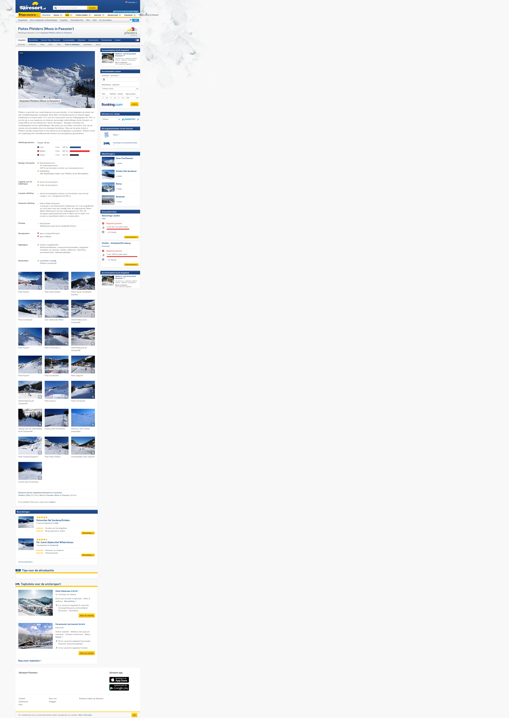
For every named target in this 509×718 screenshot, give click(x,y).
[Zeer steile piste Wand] (56, 309)
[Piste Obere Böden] (56, 281)
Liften (95, 20)
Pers (21, 705)
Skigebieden (23, 20)
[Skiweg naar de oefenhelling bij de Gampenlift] (30, 418)
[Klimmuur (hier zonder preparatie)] (83, 418)
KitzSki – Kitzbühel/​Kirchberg (116, 243)
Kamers (120, 94)
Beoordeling (33, 40)
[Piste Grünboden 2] (56, 337)
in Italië (55, 523)
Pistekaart (32, 44)
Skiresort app (116, 673)
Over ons (53, 698)
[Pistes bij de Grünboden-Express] (83, 281)
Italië (104, 219)
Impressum (23, 701)
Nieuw (98, 44)
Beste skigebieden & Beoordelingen (43, 20)
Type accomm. (131, 94)
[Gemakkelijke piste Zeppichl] (83, 446)
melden (52, 502)
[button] (112, 104)
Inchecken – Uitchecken (110, 75)
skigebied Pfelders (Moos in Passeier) (56, 33)
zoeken (134, 104)
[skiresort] (33, 6)
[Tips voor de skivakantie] (134, 20)
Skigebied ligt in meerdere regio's (124, 12)
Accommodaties (105, 20)
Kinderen (113, 94)
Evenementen (93, 40)
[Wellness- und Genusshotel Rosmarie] (108, 58)
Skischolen (81, 40)
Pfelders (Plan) (24, 495)
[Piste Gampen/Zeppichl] (30, 446)
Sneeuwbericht (130, 237)
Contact (117, 40)
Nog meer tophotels (29, 661)
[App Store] (119, 683)
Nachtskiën (88, 44)
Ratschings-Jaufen (111, 216)
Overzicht (21, 44)
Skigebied (21, 40)
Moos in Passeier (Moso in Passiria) (54, 495)
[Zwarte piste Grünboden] (56, 418)
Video (42, 44)
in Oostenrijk (53, 545)
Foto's (51, 44)
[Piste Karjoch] (30, 281)
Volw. (104, 94)
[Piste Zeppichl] (83, 365)
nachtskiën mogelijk (48, 261)
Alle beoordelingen (25, 562)
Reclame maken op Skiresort (91, 698)
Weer (88, 20)
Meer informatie (85, 715)
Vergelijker (64, 20)
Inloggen (52, 701)
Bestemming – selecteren (110, 85)
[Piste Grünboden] (30, 309)
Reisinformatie (106, 40)
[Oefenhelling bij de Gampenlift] (83, 309)
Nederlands (131, 2)
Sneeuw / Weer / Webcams (50, 40)
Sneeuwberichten (77, 20)
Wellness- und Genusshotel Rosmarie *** (125, 55)
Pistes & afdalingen (72, 44)
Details (58, 637)
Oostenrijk (106, 246)
